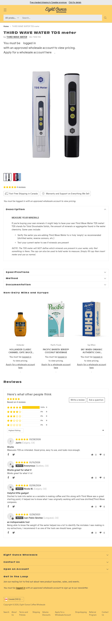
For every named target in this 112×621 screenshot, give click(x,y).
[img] (22, 439)
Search (6, 612)
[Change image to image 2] (17, 177)
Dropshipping (81, 612)
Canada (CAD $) (14, 599)
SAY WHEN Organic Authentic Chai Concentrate (91, 352)
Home (6, 26)
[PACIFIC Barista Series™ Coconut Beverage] (56, 319)
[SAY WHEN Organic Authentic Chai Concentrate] (91, 319)
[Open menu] (5, 10)
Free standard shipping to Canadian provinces (48, 2)
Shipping (36, 612)
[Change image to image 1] (7, 177)
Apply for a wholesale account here (27, 52)
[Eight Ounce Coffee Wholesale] (56, 10)
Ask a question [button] (96, 399)
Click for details (75, 2)
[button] (10, 187)
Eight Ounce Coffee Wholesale (32, 604)
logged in (29, 43)
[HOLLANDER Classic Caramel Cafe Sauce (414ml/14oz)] (20, 319)
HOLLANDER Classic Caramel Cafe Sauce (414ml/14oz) (20, 352)
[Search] (105, 18)
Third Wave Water (17, 37)
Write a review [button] (78, 399)
